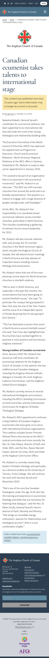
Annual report (29, 578)
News (30, 3)
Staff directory (7, 578)
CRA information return (23, 627)
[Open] (45, 11)
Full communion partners (33, 575)
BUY (36, 3)
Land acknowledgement (11, 581)
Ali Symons (9, 114)
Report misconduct (31, 580)
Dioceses (27, 567)
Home (4, 20)
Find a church (20, 3)
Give (44, 3)
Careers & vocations (31, 572)
